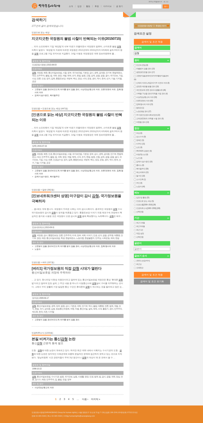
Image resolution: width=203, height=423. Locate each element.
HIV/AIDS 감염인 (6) (144, 151)
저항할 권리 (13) (142, 122)
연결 (64, 379)
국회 (55, 75)
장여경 (35, 298)
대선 (34, 75)
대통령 (117, 235)
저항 (72, 309)
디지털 (119, 78)
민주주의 (41, 75)
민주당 (98, 238)
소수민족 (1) (141, 179)
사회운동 (106, 238)
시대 (84, 78)
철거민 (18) (140, 176)
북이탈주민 (55, 95)
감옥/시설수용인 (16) (144, 161)
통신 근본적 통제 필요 (47, 343)
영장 (60, 75)
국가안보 (114, 75)
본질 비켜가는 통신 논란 (53, 339)
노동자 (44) (140, 186)
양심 (118, 376)
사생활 (81, 376)
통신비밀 (84, 309)
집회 (53, 78)
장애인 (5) (140, 140)
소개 (71, 6)
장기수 (38, 379)
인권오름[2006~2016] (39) (146, 205)
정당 (80, 78)
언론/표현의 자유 (108, 89)
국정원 (40, 73)
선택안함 (139, 212)
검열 (98, 75)
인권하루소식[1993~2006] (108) (148, 208)
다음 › (85, 399)
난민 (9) (139, 147)
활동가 (105, 309)
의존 (45, 312)
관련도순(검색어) (143, 261)
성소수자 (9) (141, 137)
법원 (83, 75)
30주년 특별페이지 (155, 2)
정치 (48, 78)
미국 (74, 235)
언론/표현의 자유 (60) (144, 101)
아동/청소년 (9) (142, 154)
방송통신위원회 (62, 309)
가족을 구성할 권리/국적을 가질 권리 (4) (151, 93)
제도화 (35, 312)
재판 (43, 238)
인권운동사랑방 (39, 65)
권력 (96, 73)
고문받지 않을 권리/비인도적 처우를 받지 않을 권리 (57, 89)
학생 (63, 238)
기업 (121, 75)
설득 (90, 309)
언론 (39, 78)
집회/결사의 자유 (108, 246)
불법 (47, 75)
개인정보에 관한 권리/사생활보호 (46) (151, 90)
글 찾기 (119, 6)
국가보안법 (77, 73)
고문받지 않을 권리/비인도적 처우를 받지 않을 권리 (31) (151, 77)
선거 (108, 78)
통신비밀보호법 (55, 73)
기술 (113, 78)
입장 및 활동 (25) (142, 197)
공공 (34, 81)
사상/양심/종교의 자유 (90, 89)
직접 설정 (140, 233)
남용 (53, 309)
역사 (99, 78)
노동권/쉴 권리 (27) (143, 111)
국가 (42, 309)
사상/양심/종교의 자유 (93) (146, 97)
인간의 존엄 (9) (142, 65)
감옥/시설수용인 (42, 95)
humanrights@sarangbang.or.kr (82, 416)
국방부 (69, 78)
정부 (69, 73)
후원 (97, 6)
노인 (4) (139, 158)
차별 (77, 309)
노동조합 (80, 238)
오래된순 (139, 268)
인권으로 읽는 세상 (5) (145, 201)
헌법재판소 (117, 73)
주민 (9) (139, 183)
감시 (91, 73)
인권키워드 (37, 69)
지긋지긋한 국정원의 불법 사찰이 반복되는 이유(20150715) (76, 39)
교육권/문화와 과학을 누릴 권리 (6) (149, 118)
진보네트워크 (38, 227)
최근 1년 (139, 230)
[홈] (46, 5)
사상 (34, 78)
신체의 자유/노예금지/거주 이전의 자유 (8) (152, 83)
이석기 (89, 235)
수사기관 (55, 376)
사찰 (65, 73)
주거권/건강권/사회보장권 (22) (148, 115)
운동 (89, 78)
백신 (75, 78)
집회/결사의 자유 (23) (144, 104)
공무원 (110, 235)
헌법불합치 (89, 238)
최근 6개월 (140, 226)
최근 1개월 (140, 223)
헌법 (79, 75)
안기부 (108, 73)
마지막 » (95, 399)
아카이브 (107, 6)
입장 (79, 6)
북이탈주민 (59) (142, 169)
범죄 (111, 306)
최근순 (139, 264)
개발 (64, 75)
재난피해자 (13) (142, 172)
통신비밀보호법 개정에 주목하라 (51, 272)
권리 (94, 78)
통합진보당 (61, 78)
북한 (45, 73)
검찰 (102, 75)
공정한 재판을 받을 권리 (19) (147, 86)
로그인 (165, 2)
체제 (69, 75)
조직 (74, 75)
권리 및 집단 (37, 85)
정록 (34, 146)
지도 (135, 412)
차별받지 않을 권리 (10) (145, 69)
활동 (88, 6)
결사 (107, 75)
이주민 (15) (140, 144)
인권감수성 (58, 160)
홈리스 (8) (140, 165)
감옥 (93, 75)
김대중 (102, 73)
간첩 (88, 75)
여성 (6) (139, 133)
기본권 (86, 73)
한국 (104, 78)
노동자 (37, 249)
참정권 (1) (140, 108)
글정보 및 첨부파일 (41, 61)
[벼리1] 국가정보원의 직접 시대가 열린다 (67, 268)
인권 (43, 78)
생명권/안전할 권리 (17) (145, 72)
